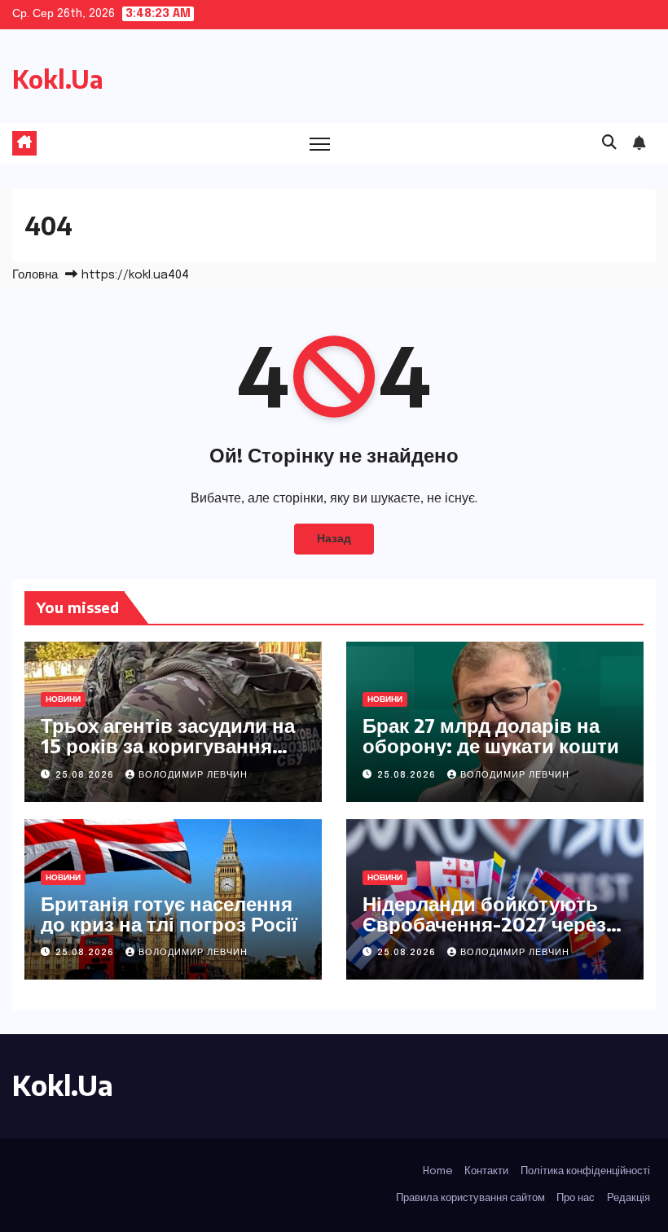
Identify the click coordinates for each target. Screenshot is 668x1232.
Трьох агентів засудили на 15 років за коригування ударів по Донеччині (168, 745)
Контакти (486, 1171)
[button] (609, 143)
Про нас (575, 1198)
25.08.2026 (86, 775)
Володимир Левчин (193, 775)
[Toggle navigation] (320, 143)
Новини (63, 699)
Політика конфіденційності (585, 1171)
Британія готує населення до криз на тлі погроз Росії (169, 913)
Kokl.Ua (57, 79)
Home (438, 1171)
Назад (334, 539)
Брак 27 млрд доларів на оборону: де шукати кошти (491, 734)
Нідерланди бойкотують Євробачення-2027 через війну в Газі (484, 923)
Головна (35, 275)
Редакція (628, 1198)
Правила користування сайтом (470, 1198)
